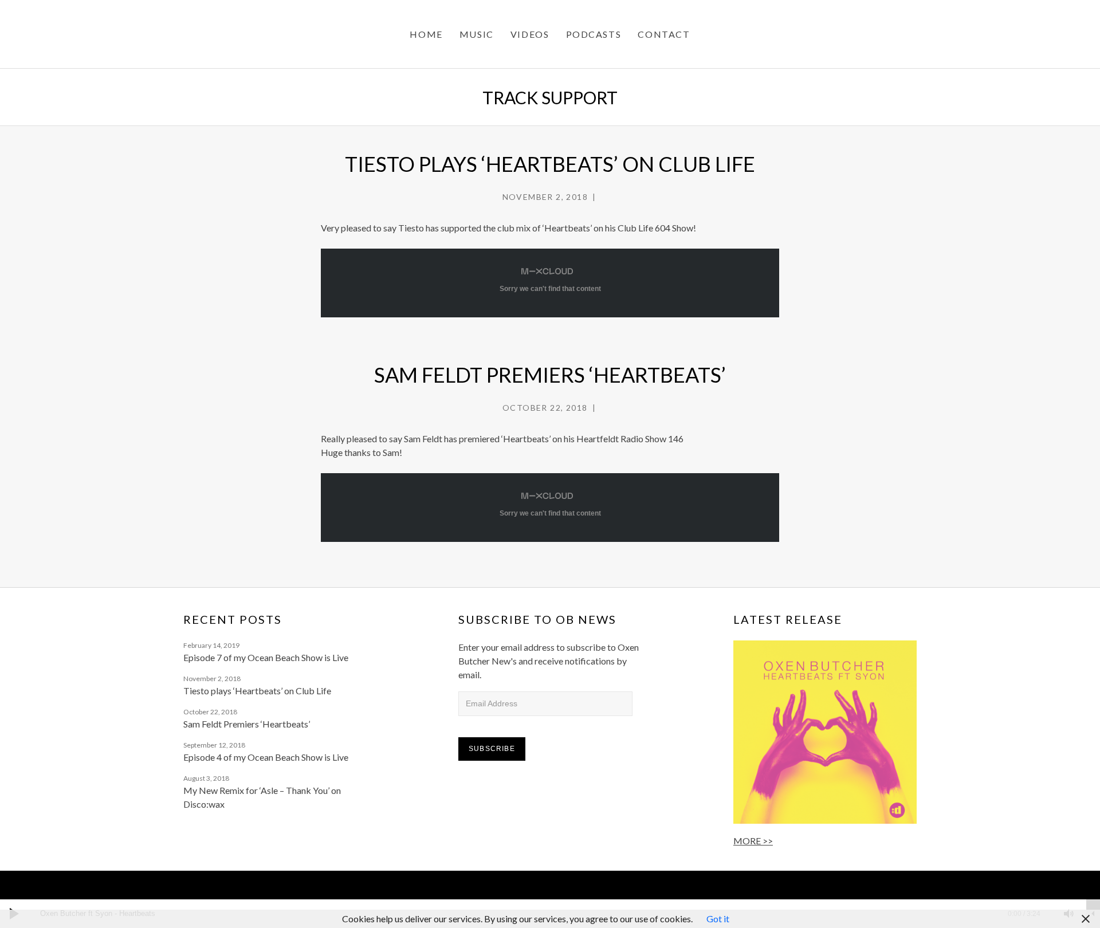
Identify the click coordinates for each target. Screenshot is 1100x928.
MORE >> (753, 840)
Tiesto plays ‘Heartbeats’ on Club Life (550, 163)
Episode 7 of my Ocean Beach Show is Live (265, 657)
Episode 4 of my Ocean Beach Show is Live (265, 757)
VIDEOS (529, 34)
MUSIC (476, 34)
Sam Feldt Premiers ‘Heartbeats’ (550, 374)
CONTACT (664, 34)
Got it (717, 918)
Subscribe (492, 749)
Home (426, 34)
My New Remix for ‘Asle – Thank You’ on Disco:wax (262, 797)
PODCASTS (594, 34)
